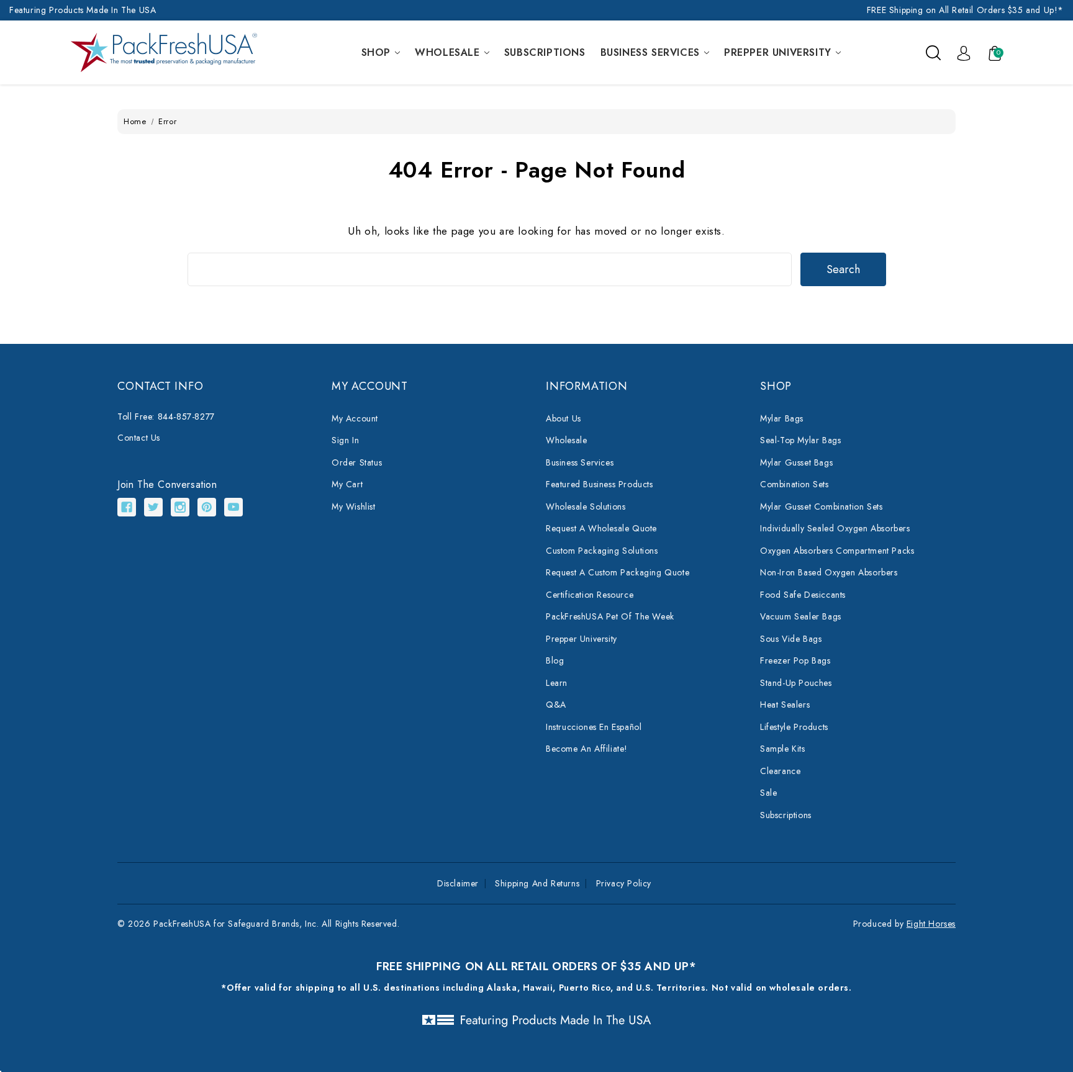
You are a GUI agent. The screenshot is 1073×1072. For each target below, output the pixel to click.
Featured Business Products (599, 484)
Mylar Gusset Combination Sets (821, 506)
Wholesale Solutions (585, 506)
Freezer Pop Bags (795, 660)
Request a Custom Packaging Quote (617, 572)
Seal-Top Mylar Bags (800, 440)
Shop (376, 52)
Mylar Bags (782, 418)
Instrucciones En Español (593, 727)
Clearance (780, 771)
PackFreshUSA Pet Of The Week (610, 616)
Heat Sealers (785, 704)
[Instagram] (180, 507)
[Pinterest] (206, 507)
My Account (355, 418)
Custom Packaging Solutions (602, 550)
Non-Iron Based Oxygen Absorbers (829, 572)
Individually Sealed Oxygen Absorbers (835, 528)
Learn (557, 683)
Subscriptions (545, 52)
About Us (563, 418)
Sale (768, 792)
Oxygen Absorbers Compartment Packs (837, 550)
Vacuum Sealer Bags (800, 616)
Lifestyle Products (794, 727)
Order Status (357, 462)
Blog (555, 660)
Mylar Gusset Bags (796, 462)
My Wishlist (354, 506)
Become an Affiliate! (587, 748)
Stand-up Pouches (796, 683)
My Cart (347, 484)
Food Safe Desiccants (803, 594)
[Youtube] (233, 507)
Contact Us (138, 437)
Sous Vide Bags (791, 639)
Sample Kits (782, 748)
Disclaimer (458, 883)
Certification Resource (589, 594)
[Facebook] (126, 507)
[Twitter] (153, 507)
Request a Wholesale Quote (601, 528)
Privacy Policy (623, 883)
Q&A (556, 704)
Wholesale (447, 52)
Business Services (650, 52)
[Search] (933, 52)
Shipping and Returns (537, 883)
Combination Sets (794, 484)
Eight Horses (931, 923)
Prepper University (777, 52)
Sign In (345, 440)
